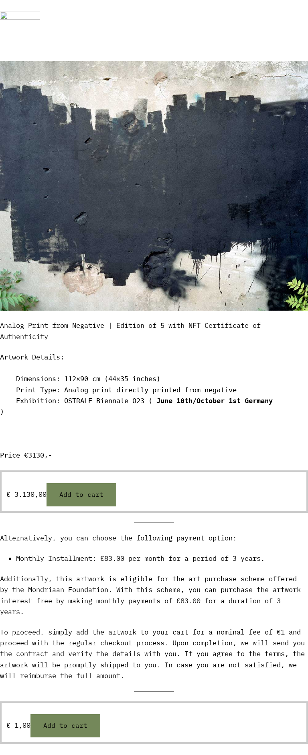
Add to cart (81, 494)
